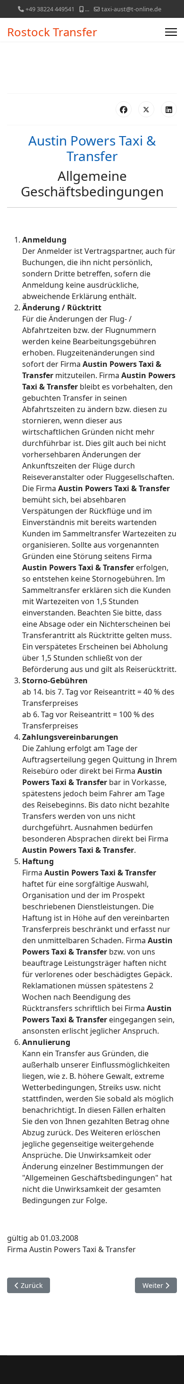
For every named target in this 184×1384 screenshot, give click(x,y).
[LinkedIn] (169, 109)
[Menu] (171, 32)
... (87, 9)
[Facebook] (124, 109)
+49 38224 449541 (50, 9)
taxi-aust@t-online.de (131, 9)
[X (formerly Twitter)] (146, 109)
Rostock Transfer (52, 32)
